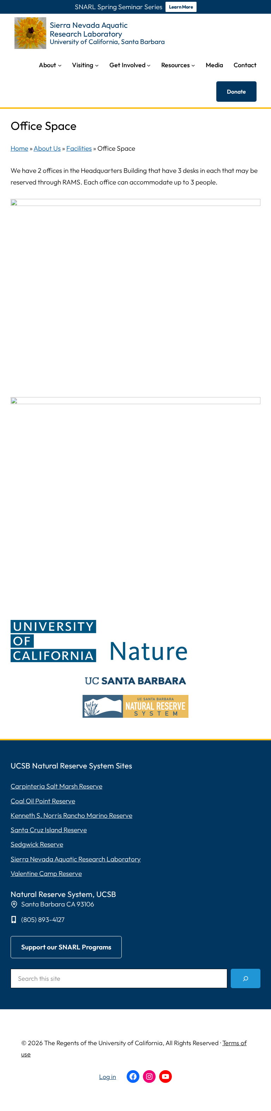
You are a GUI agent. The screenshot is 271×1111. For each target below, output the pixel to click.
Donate (236, 91)
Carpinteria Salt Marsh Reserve (56, 786)
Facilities (79, 148)
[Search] (245, 978)
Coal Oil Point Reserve (43, 801)
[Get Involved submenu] (149, 65)
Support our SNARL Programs (66, 947)
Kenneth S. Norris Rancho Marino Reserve (71, 815)
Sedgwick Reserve (37, 844)
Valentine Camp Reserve (46, 873)
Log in (107, 1077)
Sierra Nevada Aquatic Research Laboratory (76, 859)
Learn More (181, 7)
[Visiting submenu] (97, 65)
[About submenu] (60, 65)
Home (19, 148)
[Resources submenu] (193, 65)
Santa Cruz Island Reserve (49, 830)
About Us (47, 148)
